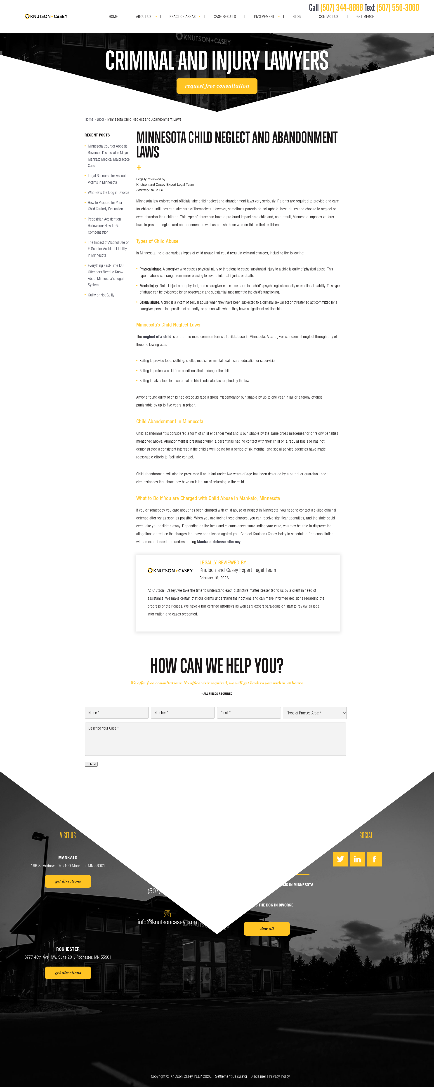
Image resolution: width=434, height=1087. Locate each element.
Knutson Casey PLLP (186, 1076)
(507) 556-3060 (397, 7)
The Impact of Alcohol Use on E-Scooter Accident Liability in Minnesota (109, 249)
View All (266, 929)
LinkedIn (357, 859)
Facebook (374, 859)
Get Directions (68, 881)
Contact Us (328, 16)
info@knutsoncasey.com (167, 922)
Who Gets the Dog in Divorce (108, 192)
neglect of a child (157, 336)
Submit (91, 764)
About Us (143, 16)
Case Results (225, 16)
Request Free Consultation (217, 86)
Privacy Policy (279, 1076)
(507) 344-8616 (167, 891)
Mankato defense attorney (219, 541)
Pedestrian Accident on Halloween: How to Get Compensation (104, 226)
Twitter (340, 859)
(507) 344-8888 (341, 7)
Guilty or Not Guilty (101, 295)
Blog (297, 16)
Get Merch (365, 16)
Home (113, 16)
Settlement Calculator (231, 1076)
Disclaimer (258, 1076)
